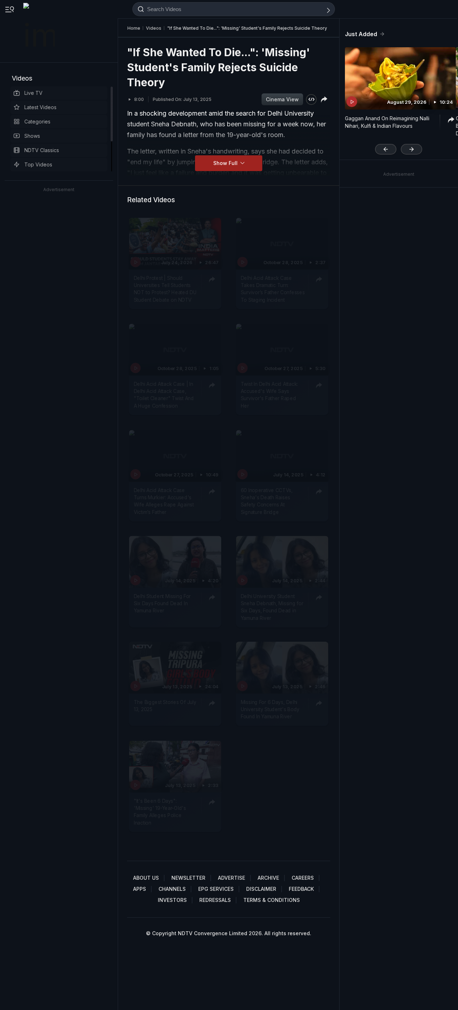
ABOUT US (146, 878)
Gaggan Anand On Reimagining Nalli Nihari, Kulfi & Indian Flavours (387, 122)
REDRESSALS (215, 900)
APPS (139, 889)
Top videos (38, 164)
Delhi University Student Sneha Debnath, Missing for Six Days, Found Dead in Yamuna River (272, 607)
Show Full (226, 163)
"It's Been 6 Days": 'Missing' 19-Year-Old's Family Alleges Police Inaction (160, 812)
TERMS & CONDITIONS (271, 900)
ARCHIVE (268, 878)
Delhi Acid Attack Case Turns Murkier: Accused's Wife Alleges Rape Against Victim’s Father (164, 501)
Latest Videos (40, 107)
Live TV (33, 93)
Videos (22, 78)
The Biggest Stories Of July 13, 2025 (165, 705)
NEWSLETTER (188, 878)
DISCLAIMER (261, 889)
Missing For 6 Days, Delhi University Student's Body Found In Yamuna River (270, 709)
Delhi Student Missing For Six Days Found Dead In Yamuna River (162, 603)
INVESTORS (172, 900)
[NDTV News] (39, 31)
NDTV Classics (41, 150)
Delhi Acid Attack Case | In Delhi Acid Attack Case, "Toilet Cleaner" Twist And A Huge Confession (164, 395)
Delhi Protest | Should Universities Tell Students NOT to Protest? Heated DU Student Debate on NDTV (165, 289)
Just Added (361, 34)
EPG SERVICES (216, 889)
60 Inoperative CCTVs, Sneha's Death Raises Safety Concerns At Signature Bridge (267, 501)
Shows (32, 136)
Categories (37, 121)
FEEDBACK (301, 889)
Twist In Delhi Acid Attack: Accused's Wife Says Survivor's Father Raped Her (269, 395)
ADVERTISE (231, 878)
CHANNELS (172, 889)
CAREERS (303, 878)
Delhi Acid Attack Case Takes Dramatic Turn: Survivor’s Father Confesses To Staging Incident (273, 289)
